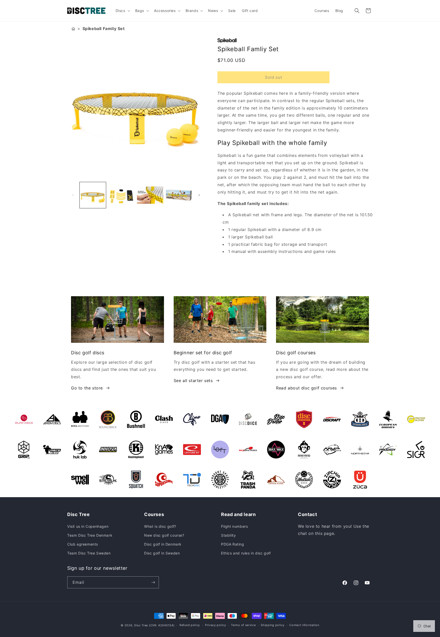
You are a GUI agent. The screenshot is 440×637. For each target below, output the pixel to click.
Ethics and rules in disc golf (246, 553)
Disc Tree (141, 625)
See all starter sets (193, 380)
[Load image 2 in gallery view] (121, 195)
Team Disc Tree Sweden (89, 553)
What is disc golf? (160, 526)
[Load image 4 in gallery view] (179, 195)
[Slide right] (199, 195)
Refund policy (190, 625)
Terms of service (243, 625)
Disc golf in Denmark (163, 544)
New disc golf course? (164, 535)
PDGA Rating (232, 544)
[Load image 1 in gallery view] (93, 195)
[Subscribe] (153, 582)
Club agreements (82, 544)
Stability (228, 535)
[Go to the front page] (73, 28)
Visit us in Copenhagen (87, 526)
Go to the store (87, 387)
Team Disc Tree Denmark (89, 535)
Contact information (304, 625)
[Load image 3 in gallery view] (150, 195)
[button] (122, 10)
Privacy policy (215, 625)
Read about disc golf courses (306, 387)
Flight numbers (234, 526)
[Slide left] (72, 195)
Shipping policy (272, 625)
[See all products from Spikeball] (295, 40)
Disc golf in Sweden (162, 553)
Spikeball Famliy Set (103, 28)
